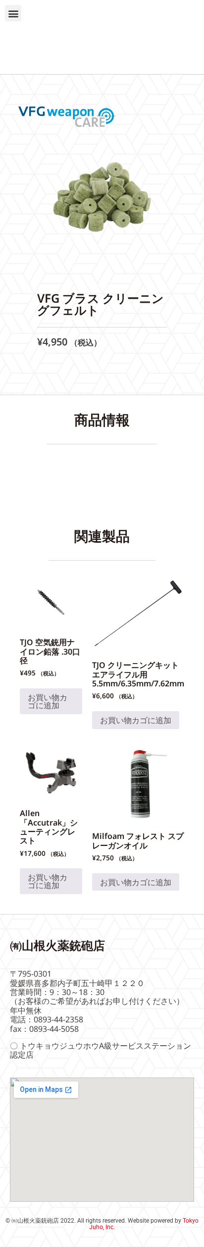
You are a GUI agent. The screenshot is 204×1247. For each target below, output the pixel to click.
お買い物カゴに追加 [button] (47, 701)
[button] (13, 13)
